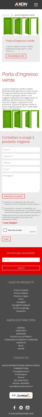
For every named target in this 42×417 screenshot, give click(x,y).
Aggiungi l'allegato (13, 196)
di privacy (24, 217)
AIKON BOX (21, 333)
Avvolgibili (21, 302)
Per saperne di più (16, 56)
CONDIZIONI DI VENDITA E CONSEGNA (21, 339)
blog (21, 345)
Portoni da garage (21, 308)
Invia (6, 239)
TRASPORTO (21, 330)
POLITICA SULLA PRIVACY (21, 336)
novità (21, 348)
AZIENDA (21, 328)
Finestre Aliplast (21, 293)
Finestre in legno (21, 296)
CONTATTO (21, 342)
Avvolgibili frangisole (21, 305)
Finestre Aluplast (21, 290)
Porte (21, 299)
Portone (5, 15)
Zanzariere (21, 311)
